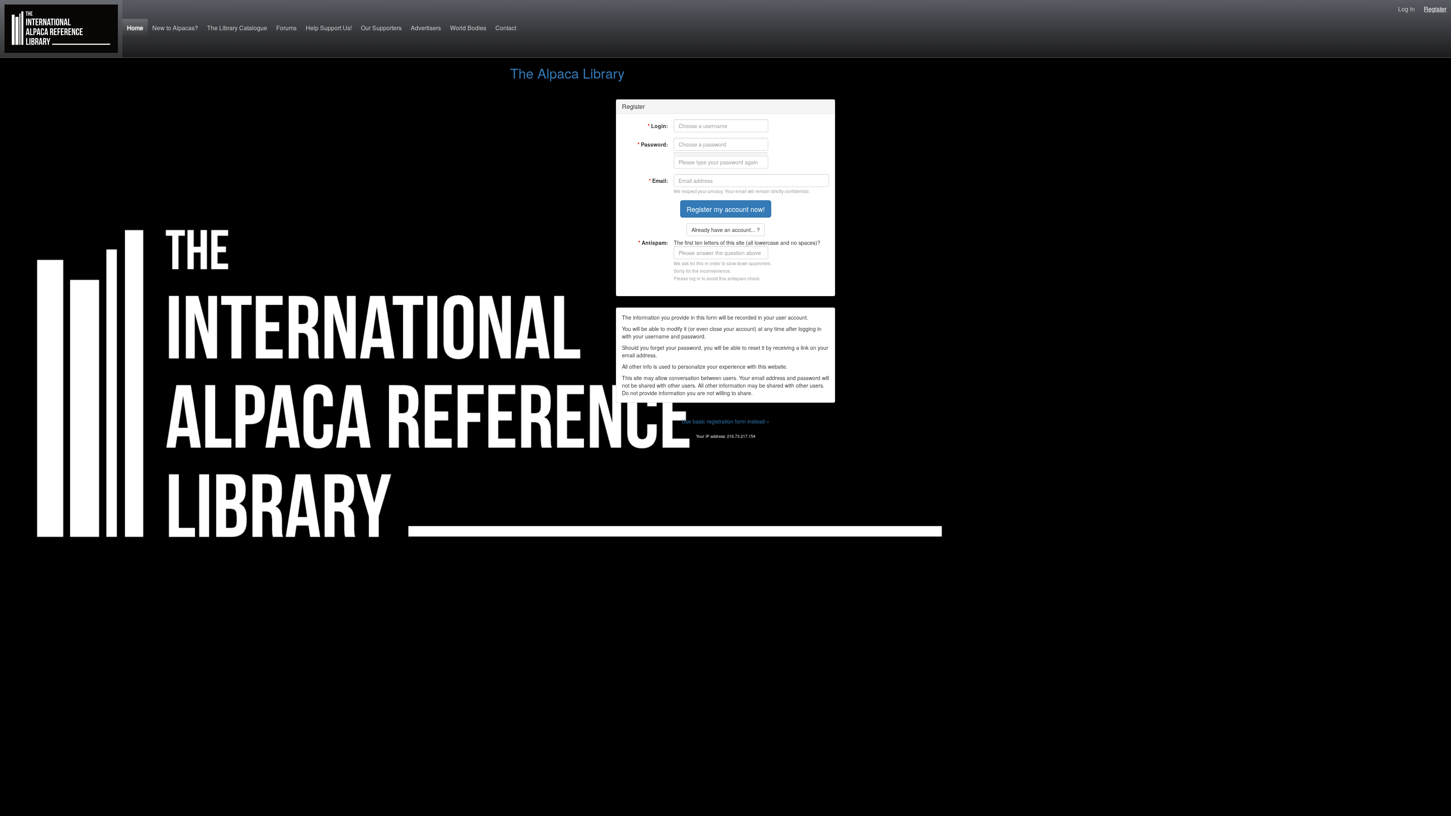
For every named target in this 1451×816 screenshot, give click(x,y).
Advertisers (426, 27)
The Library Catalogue (237, 27)
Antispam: (653, 242)
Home (135, 27)
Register (1435, 9)
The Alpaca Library (567, 72)
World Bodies (468, 27)
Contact (505, 27)
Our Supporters (381, 27)
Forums (286, 27)
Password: (652, 144)
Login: (658, 126)
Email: (658, 180)
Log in (1406, 9)
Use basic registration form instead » (725, 421)
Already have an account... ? (725, 229)
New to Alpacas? (175, 27)
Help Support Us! (329, 27)
